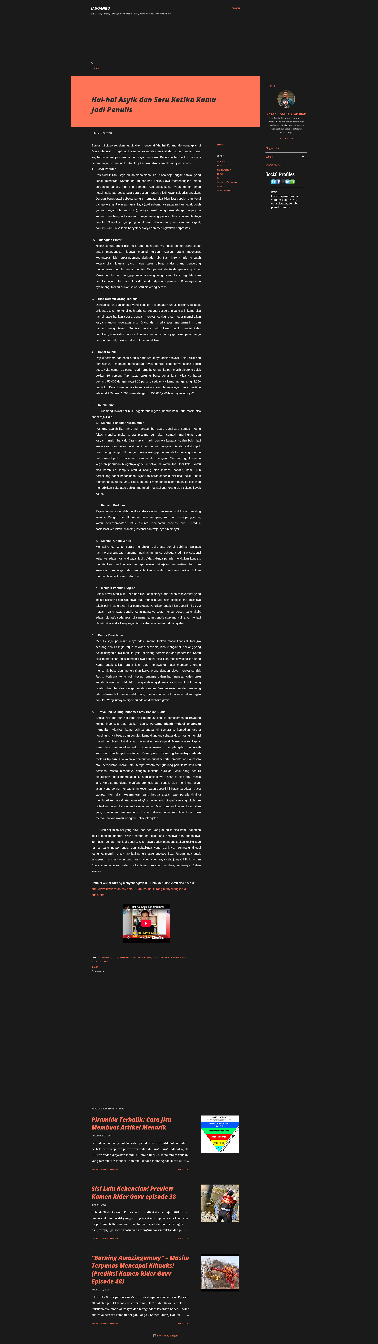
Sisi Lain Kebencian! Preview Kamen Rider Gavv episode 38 (134, 1192)
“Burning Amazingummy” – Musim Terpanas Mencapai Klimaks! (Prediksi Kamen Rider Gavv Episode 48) (140, 1269)
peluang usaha (224, 169)
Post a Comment (110, 1169)
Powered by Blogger (167, 1335)
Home (96, 68)
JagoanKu (100, 8)
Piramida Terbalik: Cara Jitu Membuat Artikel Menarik (131, 1123)
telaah (220, 173)
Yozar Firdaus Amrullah (286, 114)
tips (218, 178)
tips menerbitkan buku (227, 182)
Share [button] (220, 144)
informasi (221, 161)
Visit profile (286, 138)
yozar (219, 186)
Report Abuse (273, 165)
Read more (184, 1169)
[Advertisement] (165, 39)
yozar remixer (223, 190)
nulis (219, 165)
